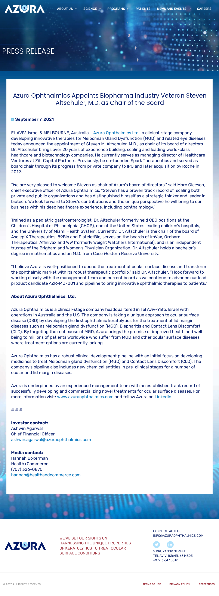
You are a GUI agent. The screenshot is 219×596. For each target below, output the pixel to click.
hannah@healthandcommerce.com (46, 474)
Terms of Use (152, 584)
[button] (75, 8)
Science (90, 9)
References (207, 584)
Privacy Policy (179, 584)
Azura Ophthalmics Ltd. (116, 132)
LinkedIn (163, 396)
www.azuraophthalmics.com (85, 396)
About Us (65, 9)
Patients (143, 9)
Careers (204, 9)
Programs (116, 9)
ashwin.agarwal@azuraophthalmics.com (51, 439)
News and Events (171, 9)
